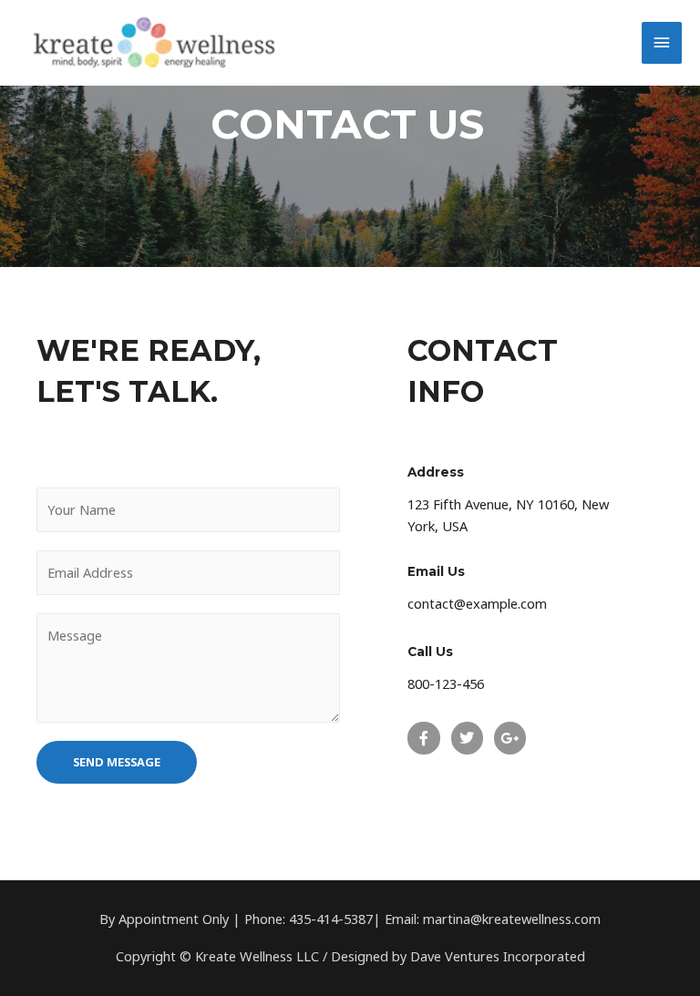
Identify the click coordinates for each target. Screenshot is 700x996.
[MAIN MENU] (662, 43)
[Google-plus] (510, 738)
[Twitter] (467, 738)
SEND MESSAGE (116, 762)
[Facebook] (423, 738)
